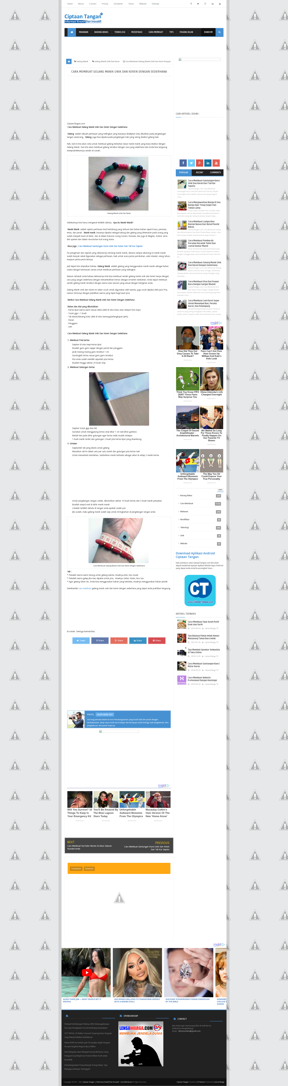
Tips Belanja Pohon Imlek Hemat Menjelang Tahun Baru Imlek (203, 637)
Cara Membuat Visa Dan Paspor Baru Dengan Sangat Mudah (203, 283)
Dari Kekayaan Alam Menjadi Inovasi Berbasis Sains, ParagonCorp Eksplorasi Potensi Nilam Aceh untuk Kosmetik (86, 1056)
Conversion (76, 869)
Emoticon (89, 869)
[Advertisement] (144, 49)
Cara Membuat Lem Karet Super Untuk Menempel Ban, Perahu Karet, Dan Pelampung (203, 303)
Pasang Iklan (186, 32)
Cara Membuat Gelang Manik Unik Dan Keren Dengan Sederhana (204, 264)
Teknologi (119, 32)
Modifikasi (136, 32)
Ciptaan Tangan (183, 1082)
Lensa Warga (219, 1082)
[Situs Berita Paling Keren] (140, 1044)
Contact (92, 4)
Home (70, 4)
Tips (171, 32)
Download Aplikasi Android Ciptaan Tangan (195, 555)
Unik (182, 535)
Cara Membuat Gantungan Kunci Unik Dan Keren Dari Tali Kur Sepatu (110, 246)
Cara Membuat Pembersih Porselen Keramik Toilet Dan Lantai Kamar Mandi (202, 243)
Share (101, 640)
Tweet (82, 640)
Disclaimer (118, 4)
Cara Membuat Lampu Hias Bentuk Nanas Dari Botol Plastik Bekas (203, 224)
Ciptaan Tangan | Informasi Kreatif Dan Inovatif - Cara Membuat (107, 1082)
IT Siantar (201, 1082)
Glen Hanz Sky (105, 714)
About (81, 4)
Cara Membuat (155, 32)
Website (142, 4)
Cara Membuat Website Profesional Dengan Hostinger (202, 679)
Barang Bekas (101, 32)
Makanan (83, 32)
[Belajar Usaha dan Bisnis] (119, 755)
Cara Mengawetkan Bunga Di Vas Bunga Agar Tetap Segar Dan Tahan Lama (204, 205)
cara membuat (85, 588)
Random (208, 32)
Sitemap (155, 4)
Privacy (105, 4)
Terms (131, 4)
